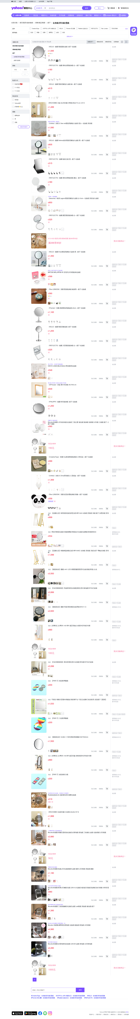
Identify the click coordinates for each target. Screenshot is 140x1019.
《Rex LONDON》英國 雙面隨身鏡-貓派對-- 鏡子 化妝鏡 (67, 289)
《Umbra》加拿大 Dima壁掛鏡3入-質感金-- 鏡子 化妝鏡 (66, 476)
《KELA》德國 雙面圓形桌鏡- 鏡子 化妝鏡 (62, 47)
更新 (127, 1012)
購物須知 (106, 1014)
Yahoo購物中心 (21, 8)
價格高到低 (108, 42)
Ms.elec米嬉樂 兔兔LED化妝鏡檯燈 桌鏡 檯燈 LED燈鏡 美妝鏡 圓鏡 (71, 869)
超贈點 (123, 15)
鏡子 (14, 53)
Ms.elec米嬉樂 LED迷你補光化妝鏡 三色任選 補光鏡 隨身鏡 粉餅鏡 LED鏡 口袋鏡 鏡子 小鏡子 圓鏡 (78, 423)
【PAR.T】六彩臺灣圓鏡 (58, 718)
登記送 (35, 15)
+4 (62, 546)
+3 (62, 173)
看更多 (96, 15)
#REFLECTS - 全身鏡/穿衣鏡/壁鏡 (95, 998)
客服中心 (91, 1014)
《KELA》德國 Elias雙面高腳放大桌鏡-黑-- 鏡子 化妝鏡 (66, 252)
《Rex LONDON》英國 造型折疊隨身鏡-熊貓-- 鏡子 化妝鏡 (68, 494)
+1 (62, 211)
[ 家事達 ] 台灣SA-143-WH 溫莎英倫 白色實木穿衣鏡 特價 (69, 626)
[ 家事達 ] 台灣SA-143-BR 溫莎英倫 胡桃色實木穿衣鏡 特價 (69, 756)
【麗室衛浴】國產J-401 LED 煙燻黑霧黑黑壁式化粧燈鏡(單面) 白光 (72, 569)
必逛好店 (80, 15)
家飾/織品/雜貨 (17, 49)
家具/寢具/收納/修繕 (18, 46)
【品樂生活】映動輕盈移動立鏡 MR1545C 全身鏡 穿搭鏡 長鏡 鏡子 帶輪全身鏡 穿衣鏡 (78, 551)
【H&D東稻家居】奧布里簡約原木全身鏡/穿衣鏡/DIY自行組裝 (70, 662)
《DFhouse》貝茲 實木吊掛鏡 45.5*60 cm (62, 385)
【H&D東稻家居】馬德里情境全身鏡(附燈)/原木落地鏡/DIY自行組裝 (72, 588)
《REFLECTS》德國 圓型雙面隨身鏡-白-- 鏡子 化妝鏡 (66, 215)
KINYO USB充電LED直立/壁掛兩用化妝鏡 (62, 366)
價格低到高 (100, 42)
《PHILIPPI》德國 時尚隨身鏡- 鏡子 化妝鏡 (62, 402)
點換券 (26, 15)
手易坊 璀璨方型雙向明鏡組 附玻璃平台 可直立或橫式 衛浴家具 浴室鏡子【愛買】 (77, 700)
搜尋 (80, 990)
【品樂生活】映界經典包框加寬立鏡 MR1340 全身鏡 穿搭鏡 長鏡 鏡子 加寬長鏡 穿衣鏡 (78, 514)
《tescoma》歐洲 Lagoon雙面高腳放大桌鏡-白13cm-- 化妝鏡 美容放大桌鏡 (73, 198)
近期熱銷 (116, 42)
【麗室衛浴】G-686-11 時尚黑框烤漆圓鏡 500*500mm (68, 737)
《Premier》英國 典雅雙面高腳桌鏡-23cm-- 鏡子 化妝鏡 (66, 308)
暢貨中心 (44, 15)
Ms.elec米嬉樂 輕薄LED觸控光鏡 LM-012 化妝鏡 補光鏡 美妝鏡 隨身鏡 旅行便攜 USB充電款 (78, 888)
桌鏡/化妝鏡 (17, 60)
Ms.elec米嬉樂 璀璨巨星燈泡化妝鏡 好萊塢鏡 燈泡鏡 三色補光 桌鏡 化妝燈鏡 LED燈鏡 (77, 832)
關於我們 (98, 1014)
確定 (25, 74)
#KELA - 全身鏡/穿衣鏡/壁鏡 (96, 996)
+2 (62, 583)
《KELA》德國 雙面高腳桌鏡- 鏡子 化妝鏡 (62, 327)
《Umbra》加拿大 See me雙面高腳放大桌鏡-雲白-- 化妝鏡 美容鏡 (70, 123)
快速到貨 (53, 15)
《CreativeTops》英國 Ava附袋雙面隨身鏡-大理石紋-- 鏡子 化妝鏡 (70, 457)
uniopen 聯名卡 (111, 15)
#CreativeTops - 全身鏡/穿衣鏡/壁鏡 (42, 996)
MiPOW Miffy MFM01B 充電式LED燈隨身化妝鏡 (64, 272)
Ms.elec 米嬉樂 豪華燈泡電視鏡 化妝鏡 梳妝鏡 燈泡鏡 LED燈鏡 (69, 925)
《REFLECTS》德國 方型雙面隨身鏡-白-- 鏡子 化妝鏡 (66, 346)
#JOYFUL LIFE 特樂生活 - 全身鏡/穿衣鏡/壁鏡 (70, 996)
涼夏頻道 (71, 15)
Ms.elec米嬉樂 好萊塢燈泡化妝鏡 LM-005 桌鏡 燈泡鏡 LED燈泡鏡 (70, 944)
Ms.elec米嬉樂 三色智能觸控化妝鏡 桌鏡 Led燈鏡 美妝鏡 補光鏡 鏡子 (71, 906)
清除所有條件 (24, 127)
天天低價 (62, 15)
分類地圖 (126, 1014)
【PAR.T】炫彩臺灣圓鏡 (58, 681)
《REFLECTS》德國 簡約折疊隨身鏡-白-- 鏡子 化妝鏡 (66, 65)
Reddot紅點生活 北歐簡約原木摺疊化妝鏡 (62, 795)
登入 (99, 8)
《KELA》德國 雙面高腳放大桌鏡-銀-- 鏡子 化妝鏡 (65, 84)
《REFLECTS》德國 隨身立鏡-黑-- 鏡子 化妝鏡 (64, 159)
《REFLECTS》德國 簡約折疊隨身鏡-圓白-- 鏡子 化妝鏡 (67, 178)
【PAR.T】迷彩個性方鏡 (58, 775)
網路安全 (113, 1014)
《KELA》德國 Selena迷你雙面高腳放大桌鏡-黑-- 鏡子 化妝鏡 (69, 140)
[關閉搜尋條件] (45, 8)
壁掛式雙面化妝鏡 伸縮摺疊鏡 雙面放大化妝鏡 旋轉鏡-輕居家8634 (72, 532)
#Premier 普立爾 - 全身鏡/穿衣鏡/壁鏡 (43, 998)
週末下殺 (89, 15)
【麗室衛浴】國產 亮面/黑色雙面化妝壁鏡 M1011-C (67, 607)
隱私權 (120, 1014)
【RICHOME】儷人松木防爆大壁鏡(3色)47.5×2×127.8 (66, 103)
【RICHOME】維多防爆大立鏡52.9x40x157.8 (63, 812)
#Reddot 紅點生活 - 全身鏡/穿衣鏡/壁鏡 (69, 998)
